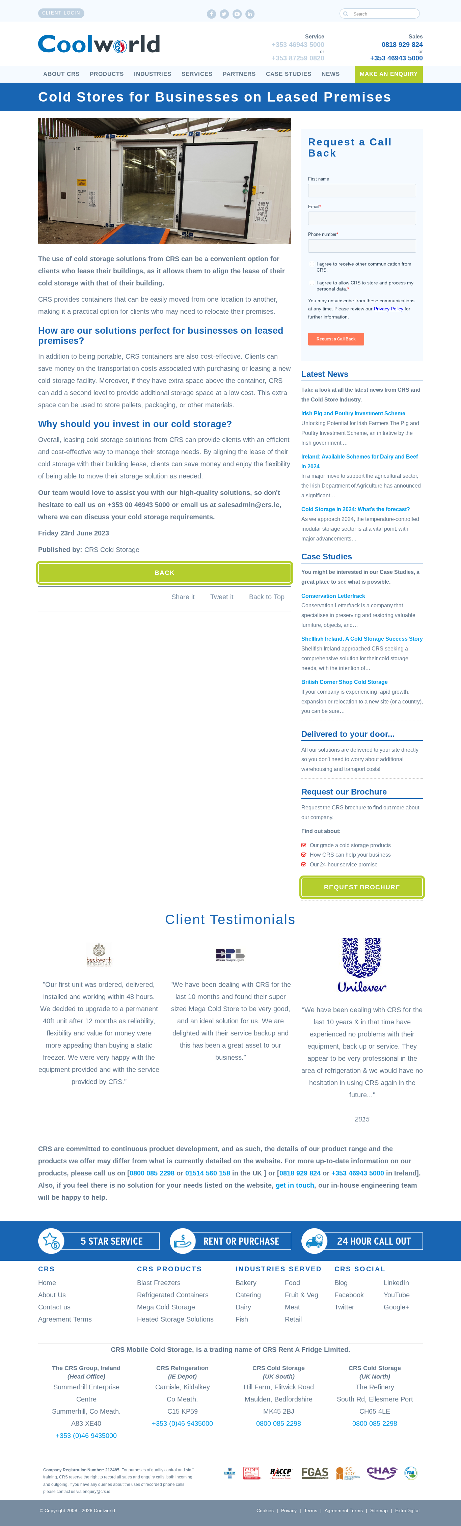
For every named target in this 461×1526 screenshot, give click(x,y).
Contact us (54, 1307)
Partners (239, 74)
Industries (152, 74)
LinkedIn (396, 1282)
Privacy (289, 1510)
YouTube (397, 1295)
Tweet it (222, 597)
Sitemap (379, 1510)
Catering (248, 1295)
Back (165, 572)
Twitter (344, 1307)
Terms (310, 1510)
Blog (341, 1282)
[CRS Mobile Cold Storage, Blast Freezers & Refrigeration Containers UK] (99, 44)
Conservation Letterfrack (333, 596)
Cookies (265, 1510)
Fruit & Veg (301, 1295)
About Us (52, 1295)
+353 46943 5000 (298, 44)
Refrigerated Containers (173, 1295)
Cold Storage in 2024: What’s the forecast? (355, 509)
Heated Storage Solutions (175, 1319)
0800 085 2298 (152, 1173)
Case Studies (288, 74)
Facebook (349, 1295)
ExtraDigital (407, 1510)
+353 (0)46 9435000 (86, 1435)
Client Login (61, 13)
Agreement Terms (65, 1319)
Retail (293, 1319)
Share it (183, 597)
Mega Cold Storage (166, 1307)
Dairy (243, 1307)
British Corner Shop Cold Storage (344, 682)
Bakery (246, 1282)
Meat (292, 1307)
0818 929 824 (402, 44)
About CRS (61, 74)
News (331, 74)
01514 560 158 (207, 1173)
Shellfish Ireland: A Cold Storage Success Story (362, 639)
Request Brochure (362, 887)
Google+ (396, 1307)
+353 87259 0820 (298, 58)
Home (47, 1282)
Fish (242, 1319)
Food (292, 1282)
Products (107, 74)
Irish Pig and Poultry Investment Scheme (353, 413)
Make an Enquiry (389, 74)
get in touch (295, 1185)
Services (197, 74)
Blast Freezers (159, 1282)
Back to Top (266, 597)
